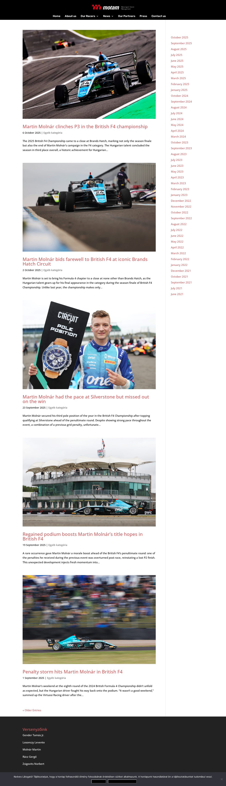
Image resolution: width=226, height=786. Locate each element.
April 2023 (177, 177)
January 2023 (179, 195)
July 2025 (176, 55)
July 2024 (176, 113)
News (106, 16)
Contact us (158, 16)
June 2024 (177, 119)
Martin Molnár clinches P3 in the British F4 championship (85, 126)
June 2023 (177, 165)
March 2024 (178, 136)
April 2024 (177, 130)
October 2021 (179, 276)
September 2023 (181, 148)
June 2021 (177, 294)
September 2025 (181, 43)
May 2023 (177, 171)
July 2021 (176, 288)
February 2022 (180, 259)
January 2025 (179, 90)
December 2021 (181, 270)
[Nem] (221, 779)
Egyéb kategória (52, 132)
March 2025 (178, 78)
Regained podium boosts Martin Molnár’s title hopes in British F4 (83, 536)
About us (70, 16)
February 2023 (180, 189)
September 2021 (181, 282)
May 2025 (177, 66)
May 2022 (177, 241)
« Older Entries (32, 710)
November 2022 (181, 206)
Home (56, 16)
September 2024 (181, 101)
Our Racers (88, 16)
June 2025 (177, 60)
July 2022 (176, 230)
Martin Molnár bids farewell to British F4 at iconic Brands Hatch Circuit (85, 261)
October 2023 (179, 142)
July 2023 (176, 160)
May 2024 (177, 125)
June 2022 (177, 235)
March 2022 (178, 253)
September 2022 (181, 218)
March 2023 (178, 183)
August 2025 (179, 49)
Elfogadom (99, 781)
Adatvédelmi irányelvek (122, 781)
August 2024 (179, 107)
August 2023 (179, 154)
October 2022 (179, 212)
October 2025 (179, 37)
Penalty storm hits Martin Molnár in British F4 (73, 671)
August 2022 (179, 224)
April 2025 (177, 72)
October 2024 (179, 95)
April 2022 (177, 247)
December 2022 (181, 200)
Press (143, 16)
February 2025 (180, 84)
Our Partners (126, 16)
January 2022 (179, 265)
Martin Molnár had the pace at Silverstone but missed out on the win (86, 399)
